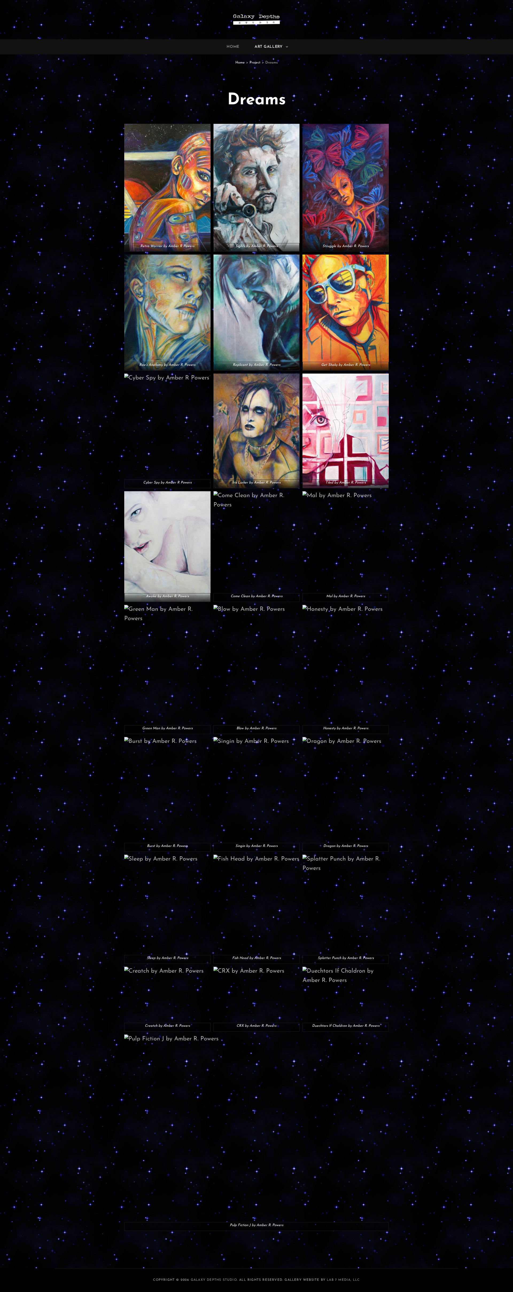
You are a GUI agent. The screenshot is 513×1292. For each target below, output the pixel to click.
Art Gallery (269, 47)
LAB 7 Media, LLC (343, 1280)
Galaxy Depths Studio (214, 1280)
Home (233, 47)
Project (255, 62)
